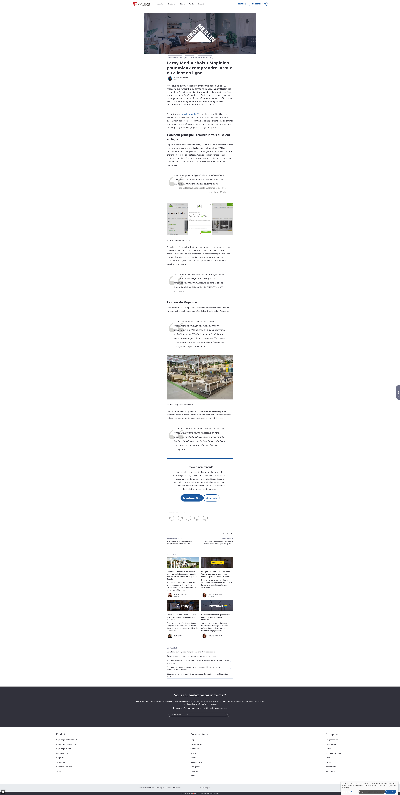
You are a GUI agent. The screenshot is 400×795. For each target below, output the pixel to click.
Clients (182, 4)
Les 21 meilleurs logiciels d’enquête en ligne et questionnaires (191, 652)
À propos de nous (332, 740)
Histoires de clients (197, 744)
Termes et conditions (146, 788)
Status (193, 776)
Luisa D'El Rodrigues (180, 594)
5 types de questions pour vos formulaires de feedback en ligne (191, 656)
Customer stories (175, 57)
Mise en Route (331, 767)
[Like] (197, 518)
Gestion (328, 749)
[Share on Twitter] (227, 533)
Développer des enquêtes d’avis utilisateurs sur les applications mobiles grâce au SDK (197, 675)
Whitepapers (195, 749)
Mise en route (211, 498)
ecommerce (189, 57)
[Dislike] (180, 518)
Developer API (195, 767)
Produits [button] (160, 4)
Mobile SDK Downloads (64, 767)
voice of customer (205, 57)
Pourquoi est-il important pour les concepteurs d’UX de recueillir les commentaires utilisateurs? (193, 668)
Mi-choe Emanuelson (181, 78)
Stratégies (160, 788)
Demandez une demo (258, 4)
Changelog (194, 771)
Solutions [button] (171, 4)
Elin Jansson (178, 635)
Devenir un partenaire (333, 753)
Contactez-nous (331, 744)
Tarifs (191, 4)
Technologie (60, 762)
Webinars (194, 753)
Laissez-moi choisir (348, 792)
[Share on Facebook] (224, 533)
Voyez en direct (331, 771)
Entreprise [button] (202, 4)
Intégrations (60, 758)
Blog (192, 740)
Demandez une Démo (192, 498)
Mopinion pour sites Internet (66, 740)
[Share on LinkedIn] (231, 533)
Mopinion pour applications (66, 744)
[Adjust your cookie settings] (3, 792)
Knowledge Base (196, 762)
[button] (205, 788)
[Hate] (172, 518)
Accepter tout (390, 792)
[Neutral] (188, 518)
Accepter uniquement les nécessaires (371, 792)
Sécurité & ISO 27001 (173, 788)
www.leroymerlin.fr (189, 114)
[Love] (205, 518)
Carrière (328, 758)
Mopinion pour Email (63, 749)
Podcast (193, 758)
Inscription (241, 4)
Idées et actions (62, 753)
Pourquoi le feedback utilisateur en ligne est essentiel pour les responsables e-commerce (198, 661)
